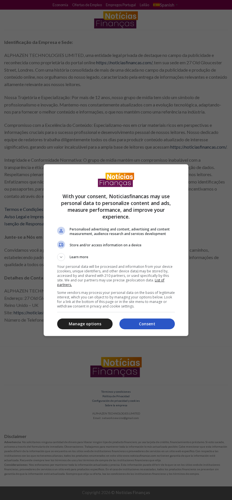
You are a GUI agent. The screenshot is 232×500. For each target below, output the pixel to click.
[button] (116, 257)
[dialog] (116, 250)
